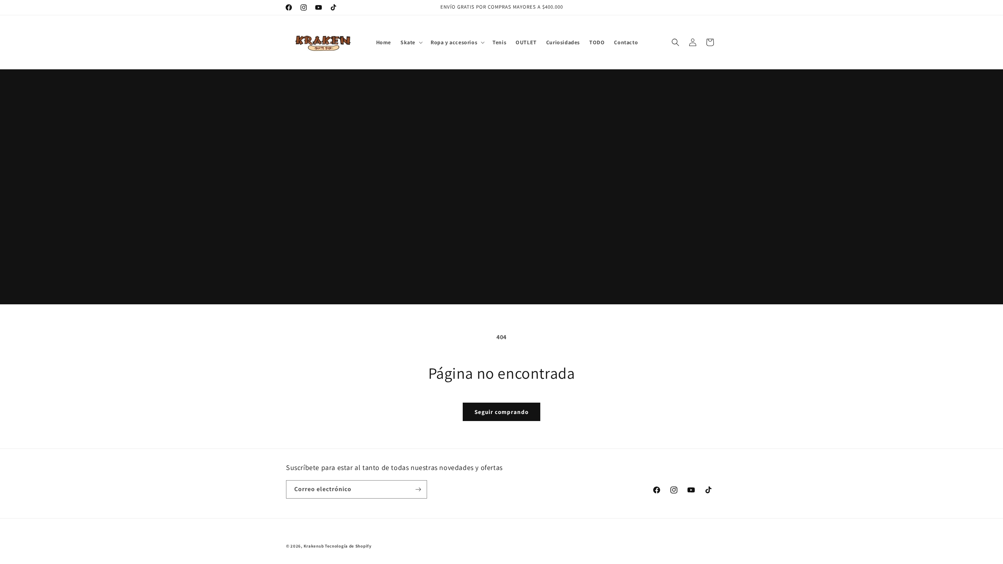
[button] (411, 42)
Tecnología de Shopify (348, 546)
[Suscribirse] (418, 489)
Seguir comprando (501, 412)
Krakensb (314, 546)
